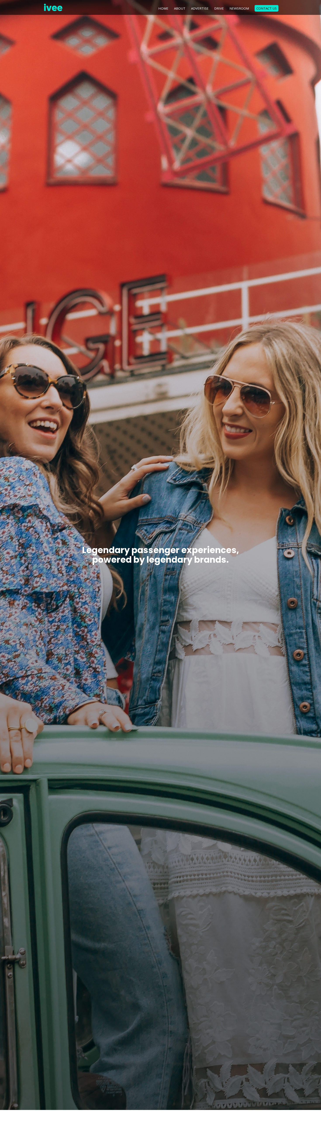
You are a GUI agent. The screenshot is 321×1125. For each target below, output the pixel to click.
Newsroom (239, 8)
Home (163, 8)
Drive (219, 8)
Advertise (200, 8)
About (179, 8)
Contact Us (266, 8)
